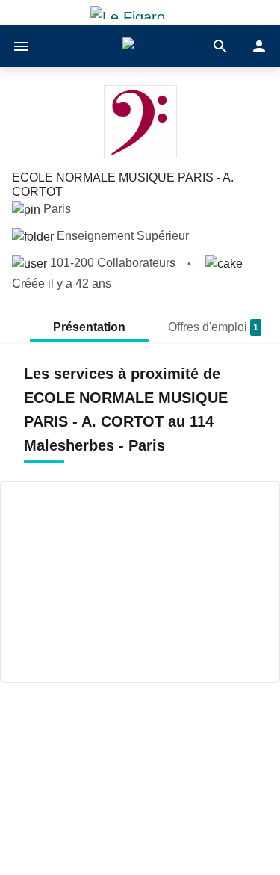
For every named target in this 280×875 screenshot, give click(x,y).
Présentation (89, 327)
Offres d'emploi (213, 327)
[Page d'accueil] (140, 46)
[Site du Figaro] (140, 12)
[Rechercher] (220, 46)
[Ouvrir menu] (21, 46)
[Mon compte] (259, 46)
